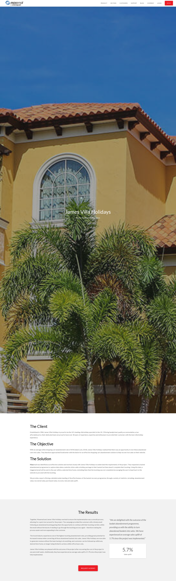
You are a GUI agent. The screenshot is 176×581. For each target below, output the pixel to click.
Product (104, 3)
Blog (142, 3)
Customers (124, 3)
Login (159, 3)
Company (150, 3)
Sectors (113, 3)
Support (134, 3)
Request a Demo (88, 568)
